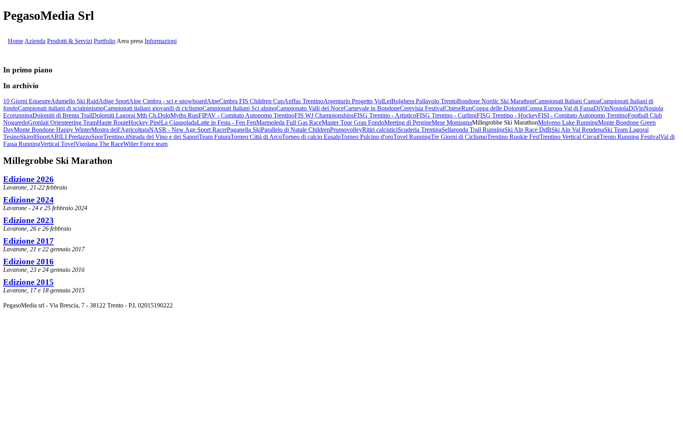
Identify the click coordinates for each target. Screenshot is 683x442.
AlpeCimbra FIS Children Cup (245, 101)
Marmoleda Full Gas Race (289, 122)
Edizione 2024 (28, 199)
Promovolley (346, 129)
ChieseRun (458, 108)
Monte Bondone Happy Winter (52, 129)
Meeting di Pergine (408, 122)
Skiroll (28, 136)
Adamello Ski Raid (74, 101)
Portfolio (104, 41)
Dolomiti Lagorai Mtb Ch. (125, 115)
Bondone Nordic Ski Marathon (495, 101)
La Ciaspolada (179, 122)
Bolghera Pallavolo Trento (424, 101)
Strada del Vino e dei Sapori (164, 136)
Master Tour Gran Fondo (353, 122)
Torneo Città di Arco (256, 136)
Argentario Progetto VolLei (357, 101)
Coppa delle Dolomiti (499, 108)
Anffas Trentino (303, 101)
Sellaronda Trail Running (472, 129)
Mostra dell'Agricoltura (120, 129)
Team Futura (214, 136)
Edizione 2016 (28, 261)
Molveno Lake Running (568, 122)
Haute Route (112, 122)
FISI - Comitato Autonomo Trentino (583, 115)
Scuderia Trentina (419, 129)
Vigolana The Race (99, 143)
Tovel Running (412, 136)
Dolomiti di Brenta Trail (62, 115)
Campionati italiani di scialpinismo (61, 108)
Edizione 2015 (28, 281)
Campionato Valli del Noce (310, 108)
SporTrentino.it (110, 136)
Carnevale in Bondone (372, 108)
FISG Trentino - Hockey (507, 115)
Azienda (35, 41)
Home (15, 41)
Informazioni (161, 41)
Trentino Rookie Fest (513, 136)
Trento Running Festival (630, 136)
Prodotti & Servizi (69, 41)
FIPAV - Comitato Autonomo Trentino (246, 115)
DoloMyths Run (178, 115)
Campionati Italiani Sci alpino (239, 108)
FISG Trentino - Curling (446, 115)
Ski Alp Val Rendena (577, 129)
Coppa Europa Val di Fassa (560, 108)
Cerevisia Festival (422, 108)
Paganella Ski (244, 129)
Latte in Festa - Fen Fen (226, 122)
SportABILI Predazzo (63, 136)
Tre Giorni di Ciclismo (459, 136)
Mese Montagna (452, 122)
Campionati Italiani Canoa (567, 101)
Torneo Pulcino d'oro (367, 136)
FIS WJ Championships (324, 115)
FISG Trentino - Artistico (385, 115)
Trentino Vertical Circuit (570, 136)
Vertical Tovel (57, 143)
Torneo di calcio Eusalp (311, 136)
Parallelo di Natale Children (295, 129)
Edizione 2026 (28, 179)
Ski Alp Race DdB (527, 129)
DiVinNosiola (611, 108)
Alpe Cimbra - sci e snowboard (168, 101)
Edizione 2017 (28, 240)
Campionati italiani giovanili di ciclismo (153, 108)
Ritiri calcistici (380, 129)
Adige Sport (113, 101)
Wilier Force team (145, 143)
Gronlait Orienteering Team (62, 122)
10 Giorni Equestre (27, 101)
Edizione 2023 (28, 220)
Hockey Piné (144, 122)
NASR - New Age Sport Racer (188, 129)
